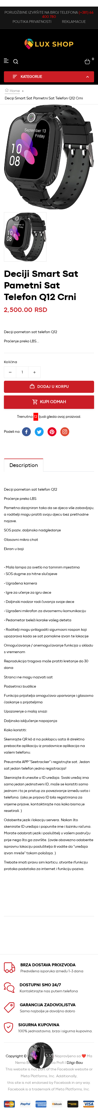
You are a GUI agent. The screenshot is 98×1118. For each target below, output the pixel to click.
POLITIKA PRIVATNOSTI (32, 22)
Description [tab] (23, 465)
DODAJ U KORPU (53, 387)
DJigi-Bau (75, 1063)
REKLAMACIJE (74, 22)
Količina (10, 362)
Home (14, 91)
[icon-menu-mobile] (6, 61)
